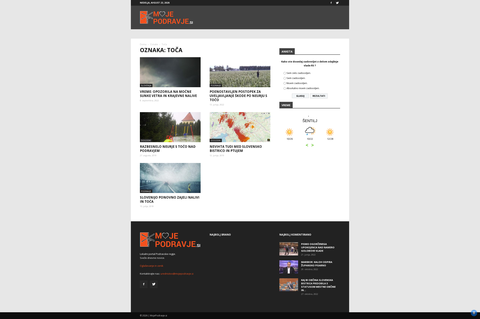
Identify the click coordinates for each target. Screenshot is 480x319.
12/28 (330, 140)
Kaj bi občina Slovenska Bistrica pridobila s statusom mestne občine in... (318, 285)
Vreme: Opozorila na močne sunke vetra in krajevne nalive (168, 93)
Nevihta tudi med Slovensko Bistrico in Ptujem (236, 148)
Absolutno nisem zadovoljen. (303, 88)
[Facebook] (331, 3)
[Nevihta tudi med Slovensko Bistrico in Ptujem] (240, 127)
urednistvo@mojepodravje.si (177, 273)
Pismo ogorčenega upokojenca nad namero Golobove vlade (317, 247)
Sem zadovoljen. (295, 78)
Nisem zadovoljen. (297, 83)
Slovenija (146, 85)
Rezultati (319, 96)
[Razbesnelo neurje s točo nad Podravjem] (170, 127)
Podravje (216, 85)
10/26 (289, 140)
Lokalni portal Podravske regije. (158, 254)
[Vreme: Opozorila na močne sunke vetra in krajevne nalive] (170, 72)
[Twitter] (337, 3)
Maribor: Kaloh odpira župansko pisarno (316, 263)
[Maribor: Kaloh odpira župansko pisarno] (288, 266)
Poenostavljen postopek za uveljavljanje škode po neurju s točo (238, 95)
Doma (143, 44)
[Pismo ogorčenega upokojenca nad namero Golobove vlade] (288, 248)
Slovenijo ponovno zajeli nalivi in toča (169, 199)
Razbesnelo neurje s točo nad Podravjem (168, 148)
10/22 (310, 140)
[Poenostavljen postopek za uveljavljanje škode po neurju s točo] (240, 72)
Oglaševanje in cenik (151, 265)
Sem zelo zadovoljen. (298, 73)
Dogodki (146, 140)
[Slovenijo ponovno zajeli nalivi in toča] (170, 178)
